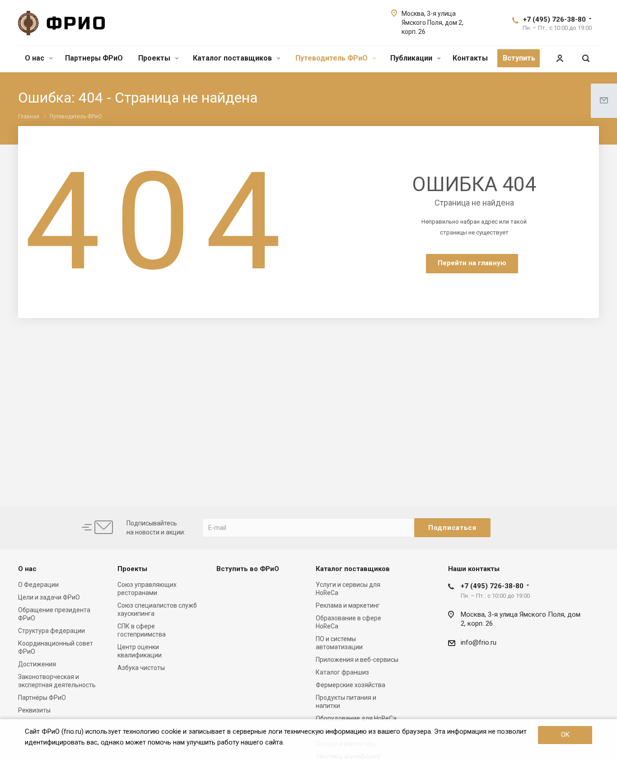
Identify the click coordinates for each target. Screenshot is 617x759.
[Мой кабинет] (560, 58)
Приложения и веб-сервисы (357, 659)
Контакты (470, 58)
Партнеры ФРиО (94, 58)
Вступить (519, 58)
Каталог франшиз (342, 672)
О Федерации (38, 584)
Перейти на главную (472, 263)
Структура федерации (51, 630)
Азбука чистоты (141, 667)
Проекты (155, 58)
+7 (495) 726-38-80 (554, 19)
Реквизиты (34, 710)
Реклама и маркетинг (348, 605)
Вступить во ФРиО (247, 569)
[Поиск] (586, 58)
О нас (35, 58)
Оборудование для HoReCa (356, 718)
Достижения (37, 664)
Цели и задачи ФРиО (49, 597)
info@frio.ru (478, 642)
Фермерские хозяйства (350, 685)
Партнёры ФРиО (42, 697)
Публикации (412, 58)
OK (565, 735)
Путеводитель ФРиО (332, 58)
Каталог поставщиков (233, 58)
